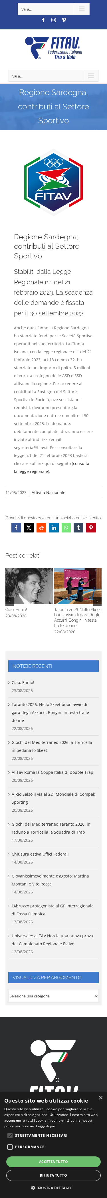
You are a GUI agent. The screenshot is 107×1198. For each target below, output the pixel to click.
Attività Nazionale (48, 492)
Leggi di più (45, 1126)
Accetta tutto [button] (53, 1161)
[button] (9, 601)
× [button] (100, 1098)
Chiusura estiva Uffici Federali (40, 854)
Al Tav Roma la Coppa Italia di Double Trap (52, 772)
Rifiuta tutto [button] (53, 1175)
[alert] (53, 1145)
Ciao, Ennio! (29, 586)
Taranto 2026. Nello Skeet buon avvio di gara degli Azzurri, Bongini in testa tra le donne (78, 586)
